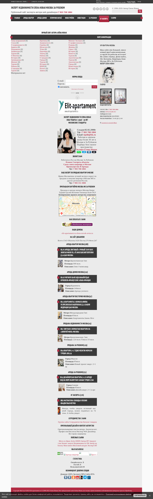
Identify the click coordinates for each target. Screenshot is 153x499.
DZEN (77, 441)
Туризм (14, 53)
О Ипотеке (15, 56)
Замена (42, 71)
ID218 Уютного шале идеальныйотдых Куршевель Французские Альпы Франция (76, 279)
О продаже (44, 58)
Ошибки (43, 45)
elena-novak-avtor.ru (84, 233)
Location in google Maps (109, 123)
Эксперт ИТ (92, 446)
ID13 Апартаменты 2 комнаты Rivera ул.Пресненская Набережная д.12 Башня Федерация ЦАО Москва (75, 304)
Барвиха (14, 47)
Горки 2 (71, 49)
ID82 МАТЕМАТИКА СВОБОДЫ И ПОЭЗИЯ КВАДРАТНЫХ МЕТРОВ (74, 402)
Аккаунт (92, 441)
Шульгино (44, 47)
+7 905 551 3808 (79, 183)
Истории (72, 51)
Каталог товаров (90, 422)
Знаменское (15, 51)
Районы (43, 56)
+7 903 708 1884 (64, 12)
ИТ (87, 441)
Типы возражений (18, 41)
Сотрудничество (76, 422)
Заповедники (16, 60)
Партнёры (43, 51)
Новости (72, 53)
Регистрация (80, 89)
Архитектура (74, 58)
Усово (42, 49)
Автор (83, 441)
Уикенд (42, 53)
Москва (98, 1)
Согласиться (140, 495)
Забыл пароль (74, 89)
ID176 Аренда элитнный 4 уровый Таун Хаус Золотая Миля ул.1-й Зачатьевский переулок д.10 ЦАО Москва (77, 252)
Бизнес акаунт (67, 443)
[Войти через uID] (77, 97)
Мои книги (68, 446)
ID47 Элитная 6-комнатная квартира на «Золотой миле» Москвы (75, 330)
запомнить (64, 87)
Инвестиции (73, 66)
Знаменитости (45, 43)
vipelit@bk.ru (89, 135)
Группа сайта (63, 422)
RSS (29, 1)
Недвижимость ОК (81, 443)
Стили (13, 43)
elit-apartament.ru (69, 233)
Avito (73, 441)
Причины (43, 41)
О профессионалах (76, 43)
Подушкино (15, 49)
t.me (59, 443)
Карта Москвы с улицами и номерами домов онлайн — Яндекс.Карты (116, 2)
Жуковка (72, 47)
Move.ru (62, 441)
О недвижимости (17, 45)
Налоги (42, 68)
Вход (139, 1)
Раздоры (72, 45)
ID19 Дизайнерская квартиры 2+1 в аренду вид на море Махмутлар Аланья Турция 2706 (77, 378)
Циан (68, 441)
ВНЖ (42, 66)
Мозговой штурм (80, 446)
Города (42, 60)
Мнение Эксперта (75, 41)
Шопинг (14, 62)
